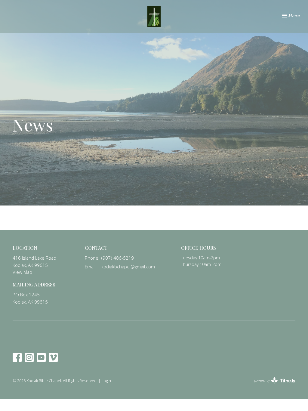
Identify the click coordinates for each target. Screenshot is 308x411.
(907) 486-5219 (117, 258)
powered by (271, 385)
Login (106, 380)
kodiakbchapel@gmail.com (128, 267)
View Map (22, 272)
